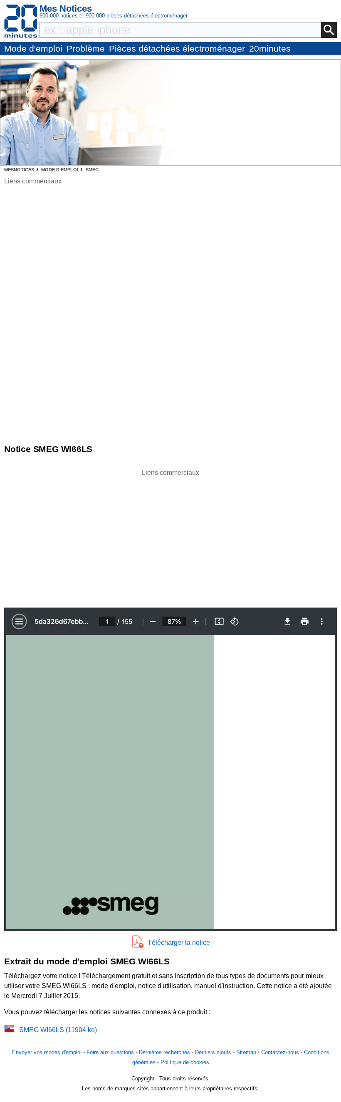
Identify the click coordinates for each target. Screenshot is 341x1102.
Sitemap (246, 1052)
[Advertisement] (170, 536)
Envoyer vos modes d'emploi (47, 1052)
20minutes (270, 48)
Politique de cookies (185, 1062)
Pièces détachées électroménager (177, 48)
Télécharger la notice (179, 942)
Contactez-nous (280, 1052)
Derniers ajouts (213, 1052)
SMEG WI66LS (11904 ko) (58, 1029)
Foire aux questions (110, 1052)
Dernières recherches (164, 1052)
